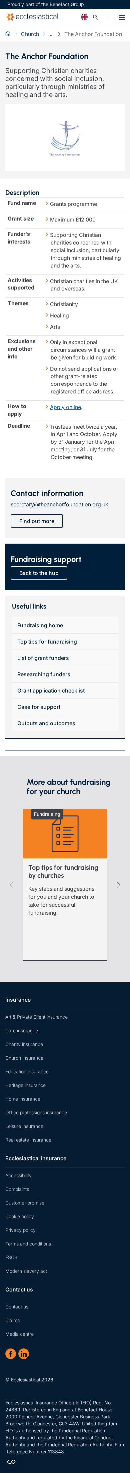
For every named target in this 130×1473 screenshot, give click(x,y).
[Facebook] (10, 1353)
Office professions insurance (36, 1112)
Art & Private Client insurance (36, 1017)
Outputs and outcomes (46, 723)
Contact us (19, 1289)
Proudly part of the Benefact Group (45, 4)
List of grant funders (43, 658)
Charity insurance (24, 1044)
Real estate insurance (28, 1140)
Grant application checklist (51, 690)
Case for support (38, 707)
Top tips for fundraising (47, 641)
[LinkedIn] (23, 1353)
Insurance (18, 999)
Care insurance (21, 1030)
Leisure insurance (24, 1126)
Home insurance (22, 1099)
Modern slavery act (26, 1271)
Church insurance (24, 1058)
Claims (12, 1320)
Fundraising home (40, 625)
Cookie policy (19, 1216)
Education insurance (27, 1071)
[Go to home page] (50, 17)
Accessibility (18, 1175)
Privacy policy (20, 1230)
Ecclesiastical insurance (35, 1158)
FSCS (11, 1257)
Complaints (17, 1189)
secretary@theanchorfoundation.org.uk (59, 504)
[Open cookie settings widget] (11, 1462)
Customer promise (24, 1203)
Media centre (19, 1334)
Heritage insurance (25, 1085)
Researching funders (43, 674)
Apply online (65, 407)
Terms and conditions (28, 1243)
